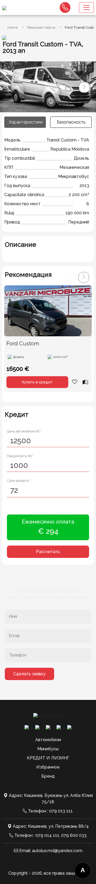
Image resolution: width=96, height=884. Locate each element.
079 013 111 (61, 811)
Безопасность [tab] (71, 122)
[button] (84, 87)
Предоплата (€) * (20, 456)
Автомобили (48, 739)
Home (12, 27)
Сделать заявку (29, 673)
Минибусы (48, 748)
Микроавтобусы (41, 27)
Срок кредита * (18, 481)
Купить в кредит (37, 382)
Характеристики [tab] (26, 122)
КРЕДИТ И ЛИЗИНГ (48, 757)
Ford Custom (22, 343)
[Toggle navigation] (86, 7)
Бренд (48, 776)
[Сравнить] (85, 382)
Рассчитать (48, 551)
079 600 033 (73, 835)
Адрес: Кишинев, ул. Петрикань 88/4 (51, 826)
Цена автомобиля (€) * (24, 431)
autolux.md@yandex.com (57, 850)
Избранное (48, 767)
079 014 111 (47, 835)
